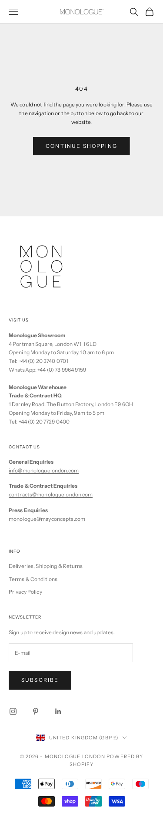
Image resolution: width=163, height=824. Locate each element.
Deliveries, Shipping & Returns (46, 566)
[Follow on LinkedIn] (58, 711)
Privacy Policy (25, 591)
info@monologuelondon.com (44, 470)
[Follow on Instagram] (13, 711)
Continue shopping (81, 146)
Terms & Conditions (33, 579)
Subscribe (40, 680)
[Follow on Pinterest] (35, 711)
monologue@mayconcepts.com (47, 519)
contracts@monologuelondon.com (51, 494)
